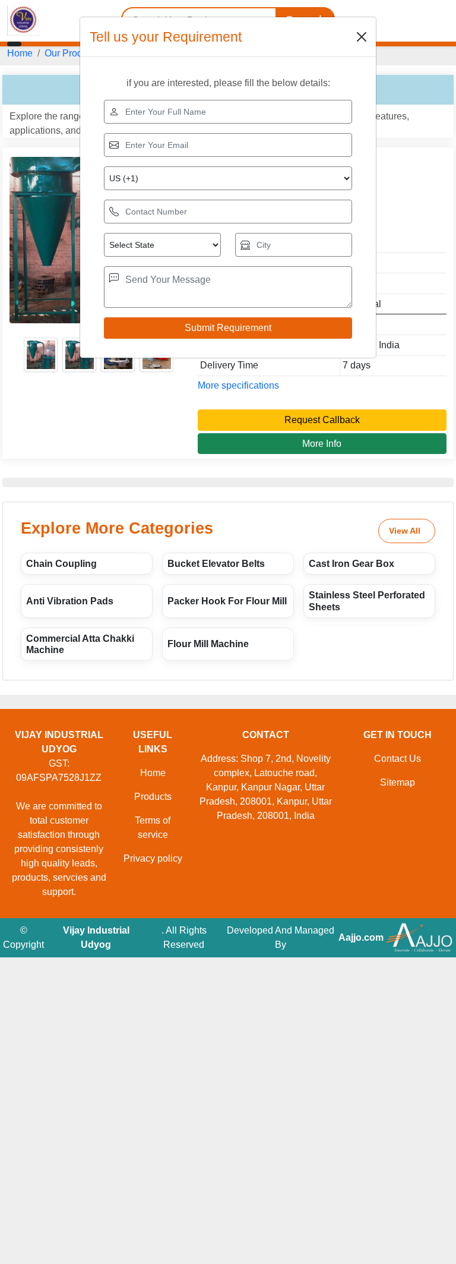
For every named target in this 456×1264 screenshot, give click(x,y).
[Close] (361, 36)
